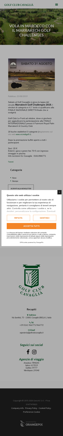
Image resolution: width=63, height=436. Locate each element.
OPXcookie (23, 242)
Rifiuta (18, 218)
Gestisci (44, 218)
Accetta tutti (31, 226)
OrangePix (39, 242)
